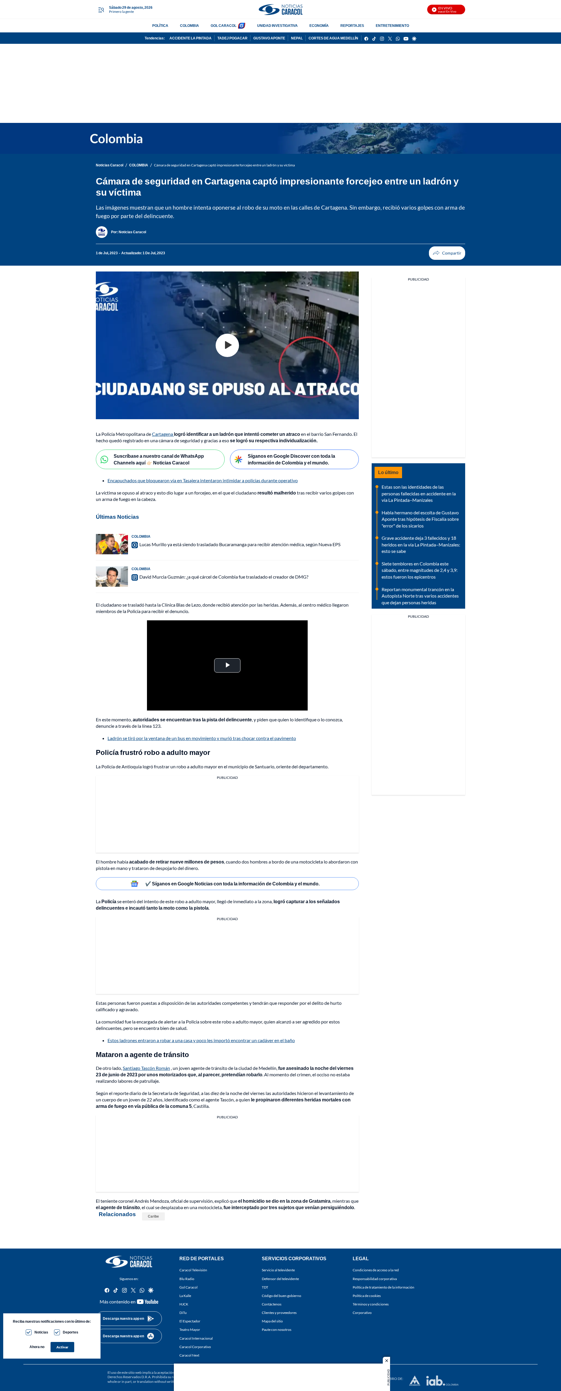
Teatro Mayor (189, 1329)
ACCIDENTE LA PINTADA (190, 38)
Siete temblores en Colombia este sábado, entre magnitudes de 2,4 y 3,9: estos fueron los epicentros (420, 570)
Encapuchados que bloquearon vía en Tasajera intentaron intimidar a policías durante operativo (203, 480)
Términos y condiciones (371, 1304)
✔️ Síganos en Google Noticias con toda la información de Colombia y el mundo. (232, 883)
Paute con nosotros (276, 1329)
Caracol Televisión (193, 1270)
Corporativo (362, 1312)
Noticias (41, 1332)
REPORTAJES (352, 25)
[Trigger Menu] (101, 9)
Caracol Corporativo (195, 1346)
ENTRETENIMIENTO (392, 25)
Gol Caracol (188, 1287)
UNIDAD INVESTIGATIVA (277, 25)
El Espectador (189, 1321)
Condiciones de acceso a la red (376, 1270)
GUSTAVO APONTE (269, 38)
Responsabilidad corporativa (375, 1278)
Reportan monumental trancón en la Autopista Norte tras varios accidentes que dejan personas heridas (420, 595)
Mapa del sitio (272, 1321)
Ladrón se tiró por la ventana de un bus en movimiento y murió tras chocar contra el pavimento (202, 738)
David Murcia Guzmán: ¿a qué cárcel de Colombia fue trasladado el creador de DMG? (223, 576)
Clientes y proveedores (279, 1312)
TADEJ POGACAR (232, 38)
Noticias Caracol (109, 165)
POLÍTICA (160, 25)
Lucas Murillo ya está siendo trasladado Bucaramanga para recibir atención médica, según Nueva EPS (239, 544)
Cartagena (163, 434)
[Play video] (227, 345)
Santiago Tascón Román (146, 1068)
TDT (265, 1287)
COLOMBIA (189, 25)
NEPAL (297, 38)
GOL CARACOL (223, 25)
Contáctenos (271, 1304)
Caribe (153, 1216)
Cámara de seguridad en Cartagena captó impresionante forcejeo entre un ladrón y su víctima (224, 165)
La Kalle (185, 1295)
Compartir (447, 253)
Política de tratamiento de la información (383, 1287)
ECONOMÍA (319, 25)
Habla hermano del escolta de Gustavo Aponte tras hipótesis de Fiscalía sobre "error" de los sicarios (420, 519)
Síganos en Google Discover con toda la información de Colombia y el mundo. (291, 459)
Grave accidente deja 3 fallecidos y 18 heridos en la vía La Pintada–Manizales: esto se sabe (421, 544)
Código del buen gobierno (281, 1295)
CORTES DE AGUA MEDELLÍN (333, 38)
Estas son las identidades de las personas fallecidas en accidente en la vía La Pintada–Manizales (419, 493)
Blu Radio (186, 1278)
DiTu (183, 1312)
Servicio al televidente (278, 1270)
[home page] (280, 9)
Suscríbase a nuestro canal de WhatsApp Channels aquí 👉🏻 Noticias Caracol (159, 459)
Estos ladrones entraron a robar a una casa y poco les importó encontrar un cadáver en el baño (201, 1040)
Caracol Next (189, 1355)
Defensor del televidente (280, 1278)
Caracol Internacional (196, 1338)
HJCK (183, 1304)
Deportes (70, 1332)
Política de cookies (367, 1295)
